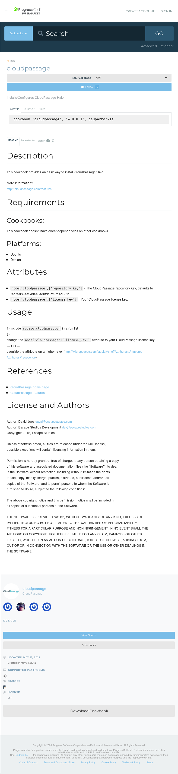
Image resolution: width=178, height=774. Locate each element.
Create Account (140, 11)
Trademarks (21, 755)
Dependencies (28, 140)
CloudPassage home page (29, 387)
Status (149, 762)
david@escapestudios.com (53, 421)
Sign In (166, 11)
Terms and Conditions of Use (59, 762)
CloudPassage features (27, 392)
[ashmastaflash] (22, 608)
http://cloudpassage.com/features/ (30, 189)
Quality (46, 140)
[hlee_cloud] (48, 608)
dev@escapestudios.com (79, 427)
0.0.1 (86, 77)
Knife (42, 109)
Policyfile (14, 109)
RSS (12, 61)
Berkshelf (29, 109)
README (13, 140)
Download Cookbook (89, 711)
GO (159, 33)
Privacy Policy (88, 762)
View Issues (89, 645)
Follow (91, 87)
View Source (89, 635)
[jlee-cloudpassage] (9, 608)
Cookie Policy (109, 762)
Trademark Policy (131, 762)
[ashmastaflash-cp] (35, 608)
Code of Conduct (28, 762)
